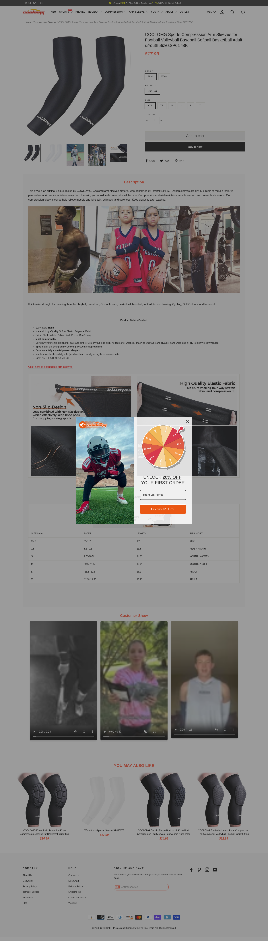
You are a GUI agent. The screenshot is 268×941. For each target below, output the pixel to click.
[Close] (187, 421)
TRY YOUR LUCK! (163, 509)
